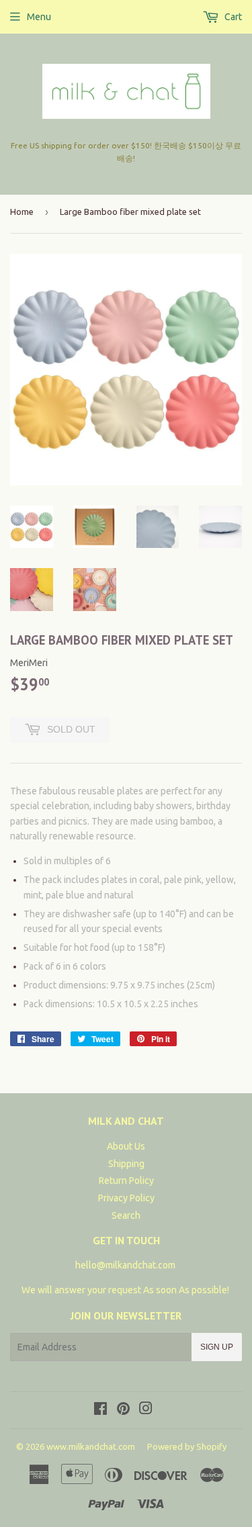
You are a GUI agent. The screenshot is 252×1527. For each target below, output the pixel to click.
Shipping (126, 1163)
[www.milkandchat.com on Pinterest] (123, 1410)
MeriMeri (29, 662)
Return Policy (126, 1180)
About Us (126, 1146)
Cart (232, 16)
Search (126, 1215)
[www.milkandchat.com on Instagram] (146, 1410)
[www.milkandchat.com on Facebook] (100, 1410)
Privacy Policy (126, 1198)
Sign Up (216, 1347)
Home (22, 211)
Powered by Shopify (186, 1446)
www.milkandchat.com (90, 1446)
